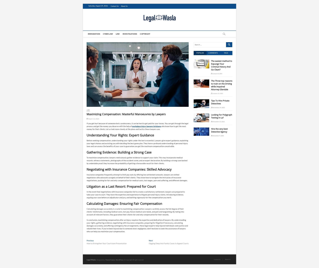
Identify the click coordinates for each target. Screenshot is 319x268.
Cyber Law (108, 34)
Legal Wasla (91, 260)
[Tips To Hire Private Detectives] (201, 101)
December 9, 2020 (218, 135)
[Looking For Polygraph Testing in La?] (201, 115)
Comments (213, 53)
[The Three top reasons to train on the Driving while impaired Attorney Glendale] (201, 81)
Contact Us (115, 6)
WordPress (119, 260)
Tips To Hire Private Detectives (220, 102)
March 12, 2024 (93, 119)
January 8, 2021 (217, 73)
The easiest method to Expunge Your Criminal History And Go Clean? (221, 65)
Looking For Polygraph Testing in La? (221, 116)
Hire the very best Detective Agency (219, 130)
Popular (200, 53)
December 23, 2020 (218, 121)
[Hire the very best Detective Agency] (201, 129)
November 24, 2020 (218, 107)
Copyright (145, 34)
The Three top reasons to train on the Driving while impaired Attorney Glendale (221, 85)
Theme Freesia (110, 260)
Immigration (94, 34)
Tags (226, 53)
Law (118, 34)
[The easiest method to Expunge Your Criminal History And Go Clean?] (201, 61)
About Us (124, 6)
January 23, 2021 (217, 93)
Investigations (130, 34)
